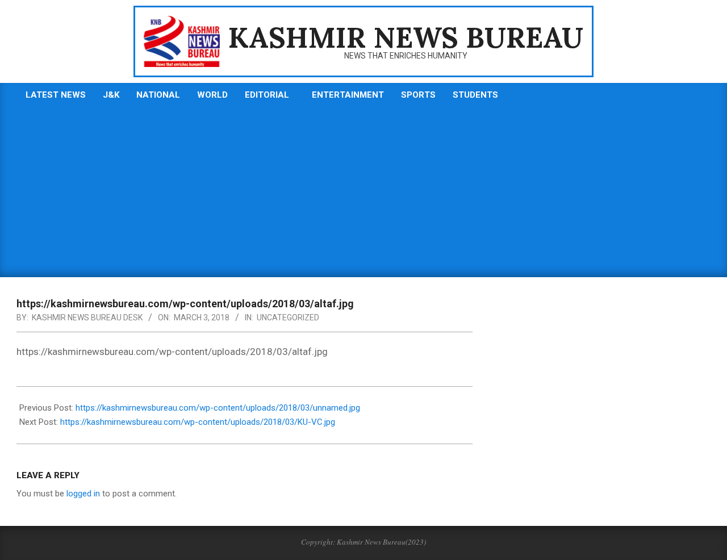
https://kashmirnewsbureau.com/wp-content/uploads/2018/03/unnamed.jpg (218, 408)
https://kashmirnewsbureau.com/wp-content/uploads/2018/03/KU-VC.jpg (197, 422)
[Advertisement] (363, 191)
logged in (83, 493)
